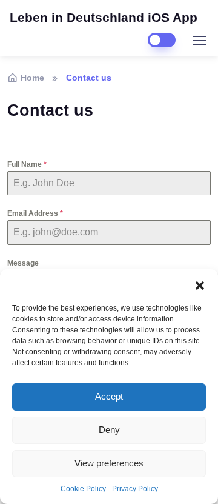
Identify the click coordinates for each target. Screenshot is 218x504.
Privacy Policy (135, 489)
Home (32, 77)
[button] (200, 284)
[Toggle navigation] (199, 41)
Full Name (27, 164)
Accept (109, 396)
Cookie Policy (83, 489)
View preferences (109, 463)
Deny (109, 430)
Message (23, 263)
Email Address (35, 213)
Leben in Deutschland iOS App (103, 17)
